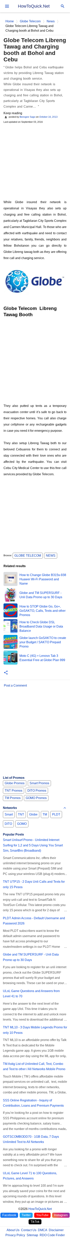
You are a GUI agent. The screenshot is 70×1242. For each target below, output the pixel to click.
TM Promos (13, 798)
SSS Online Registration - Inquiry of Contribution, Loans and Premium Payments (33, 1103)
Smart (9, 814)
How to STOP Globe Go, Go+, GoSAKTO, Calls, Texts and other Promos (42, 611)
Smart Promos (39, 783)
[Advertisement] (35, 161)
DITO (8, 823)
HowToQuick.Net (34, 6)
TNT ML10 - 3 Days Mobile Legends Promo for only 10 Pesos (35, 1030)
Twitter (26, 1215)
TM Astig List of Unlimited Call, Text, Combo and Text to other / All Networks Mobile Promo (34, 1066)
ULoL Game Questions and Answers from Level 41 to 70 (31, 993)
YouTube (42, 1215)
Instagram (61, 1215)
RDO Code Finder (52, 1235)
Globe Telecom (27, 555)
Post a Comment (15, 685)
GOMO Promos (36, 798)
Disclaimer (56, 1230)
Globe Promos (14, 783)
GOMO (22, 823)
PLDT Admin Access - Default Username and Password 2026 (34, 920)
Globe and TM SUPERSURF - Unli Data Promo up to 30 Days (31, 957)
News (50, 555)
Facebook (9, 1215)
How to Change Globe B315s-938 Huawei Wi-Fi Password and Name (42, 579)
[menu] (7, 6)
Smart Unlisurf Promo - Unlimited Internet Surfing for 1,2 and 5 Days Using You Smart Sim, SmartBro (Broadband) (33, 845)
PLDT (56, 814)
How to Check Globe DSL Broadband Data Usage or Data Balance (41, 627)
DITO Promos (36, 790)
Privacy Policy (15, 1235)
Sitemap (32, 1235)
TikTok (35, 1221)
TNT (21, 814)
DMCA (42, 1230)
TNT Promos (13, 790)
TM (45, 814)
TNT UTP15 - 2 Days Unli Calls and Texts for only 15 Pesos (34, 884)
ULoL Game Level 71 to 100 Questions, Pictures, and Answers (30, 1176)
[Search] (62, 6)
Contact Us (28, 1230)
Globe (33, 814)
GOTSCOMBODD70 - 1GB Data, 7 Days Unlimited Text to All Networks (31, 1139)
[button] (6, 672)
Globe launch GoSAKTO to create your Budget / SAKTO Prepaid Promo (42, 642)
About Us (13, 1230)
